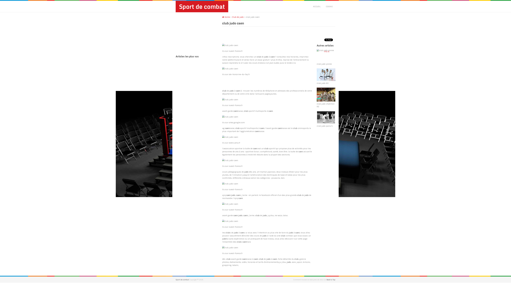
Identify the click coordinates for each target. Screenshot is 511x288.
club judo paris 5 (325, 126)
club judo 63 (322, 83)
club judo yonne (324, 64)
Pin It (326, 51)
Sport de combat (202, 6)
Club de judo (238, 17)
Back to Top (331, 280)
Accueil (317, 6)
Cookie (329, 6)
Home (227, 17)
